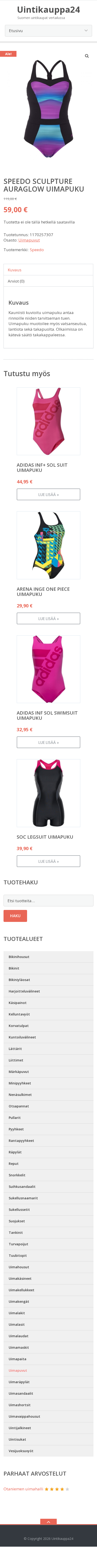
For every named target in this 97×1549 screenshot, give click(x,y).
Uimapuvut (29, 240)
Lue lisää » (48, 494)
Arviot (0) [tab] (16, 281)
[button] (87, 56)
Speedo (37, 249)
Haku (15, 915)
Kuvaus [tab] (14, 270)
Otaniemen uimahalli (23, 1489)
